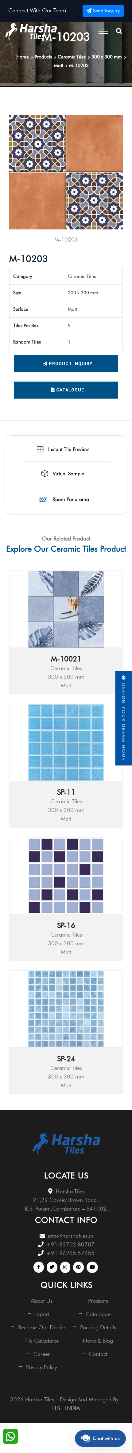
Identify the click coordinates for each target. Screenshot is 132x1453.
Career (41, 1354)
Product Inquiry (70, 363)
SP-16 (66, 925)
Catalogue (69, 389)
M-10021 (66, 658)
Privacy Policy (41, 1367)
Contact (98, 1354)
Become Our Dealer (41, 1327)
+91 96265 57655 (70, 1253)
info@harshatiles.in (70, 1236)
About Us (41, 1300)
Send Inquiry (105, 11)
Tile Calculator (42, 1340)
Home (22, 57)
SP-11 (66, 792)
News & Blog (98, 1340)
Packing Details (98, 1327)
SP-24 (66, 1058)
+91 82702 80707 (70, 1244)
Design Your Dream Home (123, 721)
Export (41, 1314)
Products (98, 1300)
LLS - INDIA (66, 1408)
